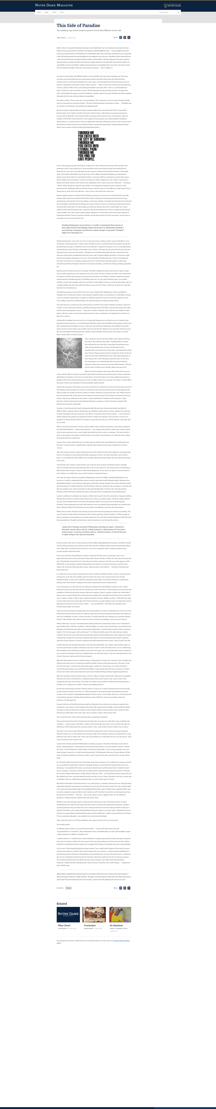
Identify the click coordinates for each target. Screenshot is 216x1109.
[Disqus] (94, 967)
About (54, 12)
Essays (68, 888)
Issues (47, 12)
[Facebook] (120, 37)
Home (39, 12)
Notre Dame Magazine (54, 5)
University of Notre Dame (172, 6)
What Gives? (64, 925)
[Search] (178, 12)
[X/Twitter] (124, 37)
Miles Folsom (61, 38)
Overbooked (90, 925)
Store (62, 12)
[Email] (128, 37)
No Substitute (116, 925)
